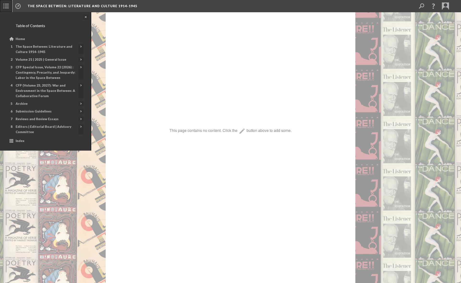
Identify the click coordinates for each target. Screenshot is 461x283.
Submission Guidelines (34, 111)
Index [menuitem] (20, 141)
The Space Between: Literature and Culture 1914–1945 (44, 49)
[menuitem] (6, 6)
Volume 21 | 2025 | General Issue (41, 59)
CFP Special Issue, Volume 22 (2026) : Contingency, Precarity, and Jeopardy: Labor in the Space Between (45, 72)
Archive (22, 104)
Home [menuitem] (20, 39)
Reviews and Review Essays (37, 119)
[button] (433, 6)
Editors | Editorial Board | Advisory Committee (43, 129)
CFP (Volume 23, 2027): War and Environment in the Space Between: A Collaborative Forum (45, 90)
